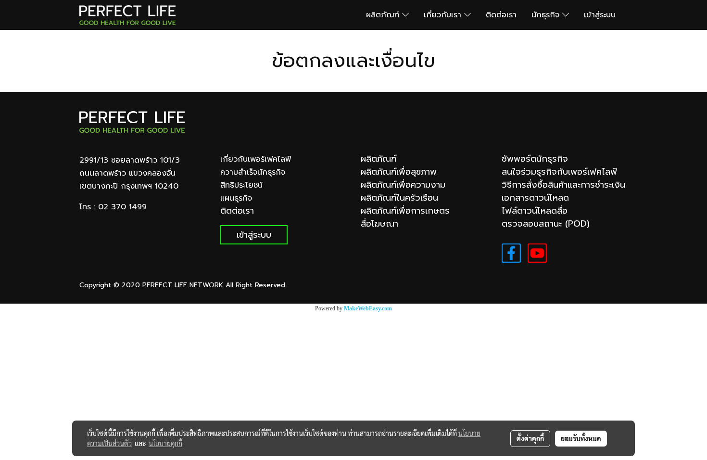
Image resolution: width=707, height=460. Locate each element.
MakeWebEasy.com (368, 308)
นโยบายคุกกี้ (165, 443)
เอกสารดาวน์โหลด (535, 197)
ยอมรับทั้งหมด (581, 438)
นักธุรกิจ (546, 15)
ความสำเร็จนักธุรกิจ (252, 172)
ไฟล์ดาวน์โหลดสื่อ (535, 210)
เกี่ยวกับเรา (444, 15)
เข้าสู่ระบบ (600, 15)
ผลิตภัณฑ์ (384, 15)
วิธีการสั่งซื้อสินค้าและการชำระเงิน (563, 185)
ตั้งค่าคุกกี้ (530, 438)
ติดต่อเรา (501, 15)
